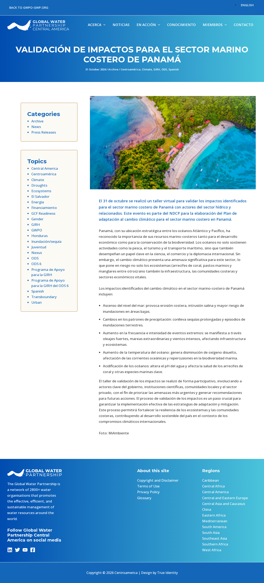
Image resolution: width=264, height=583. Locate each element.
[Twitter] (17, 549)
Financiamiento (44, 207)
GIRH (156, 69)
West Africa (211, 549)
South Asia (211, 532)
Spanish (174, 69)
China (206, 509)
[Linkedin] (9, 549)
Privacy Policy (148, 491)
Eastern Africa (214, 515)
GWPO (36, 230)
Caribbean (210, 480)
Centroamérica (130, 69)
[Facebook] (32, 549)
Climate (147, 69)
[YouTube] (25, 549)
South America (214, 526)
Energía (37, 202)
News (36, 126)
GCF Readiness (43, 213)
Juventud (38, 247)
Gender (37, 219)
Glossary (144, 497)
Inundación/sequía (46, 241)
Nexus (36, 252)
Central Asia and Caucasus (223, 503)
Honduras (39, 235)
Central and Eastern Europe (225, 497)
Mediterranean (214, 521)
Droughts (39, 185)
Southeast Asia (214, 538)
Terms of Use (148, 486)
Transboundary (44, 296)
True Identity (167, 572)
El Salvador (40, 196)
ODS (164, 69)
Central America (44, 168)
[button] (28, 7)
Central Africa (213, 486)
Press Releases (43, 132)
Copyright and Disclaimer (158, 480)
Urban (36, 302)
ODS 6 (36, 263)
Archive (113, 69)
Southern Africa (215, 544)
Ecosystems (41, 190)
